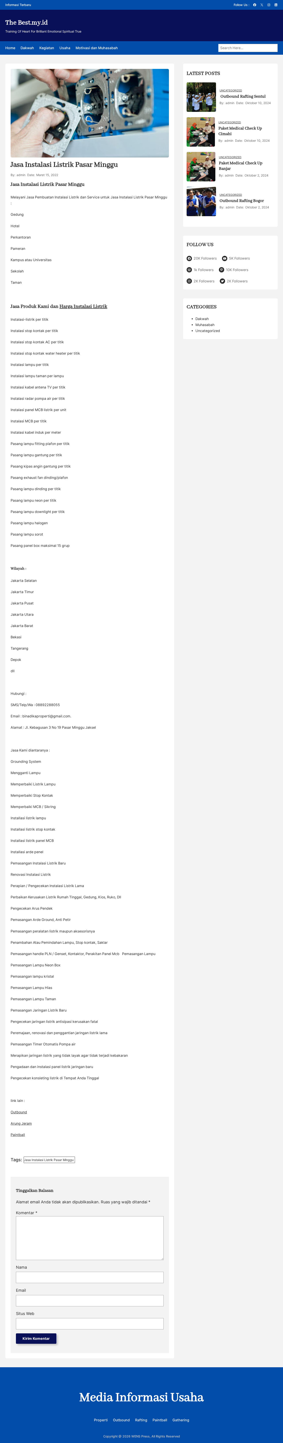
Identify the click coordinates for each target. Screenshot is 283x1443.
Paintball (18, 1135)
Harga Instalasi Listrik (83, 306)
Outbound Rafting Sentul (243, 96)
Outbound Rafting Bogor (242, 201)
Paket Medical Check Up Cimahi (240, 131)
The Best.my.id (26, 23)
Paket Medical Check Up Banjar (240, 166)
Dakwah (202, 319)
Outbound (19, 1112)
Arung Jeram (21, 1123)
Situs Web (25, 1313)
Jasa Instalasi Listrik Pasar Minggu (49, 1160)
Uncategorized (231, 90)
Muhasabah (204, 325)
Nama (21, 1267)
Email (21, 1290)
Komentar (26, 1212)
